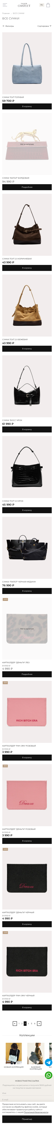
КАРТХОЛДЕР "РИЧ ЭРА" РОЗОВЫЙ (19, 746)
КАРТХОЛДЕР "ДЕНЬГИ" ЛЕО (16, 662)
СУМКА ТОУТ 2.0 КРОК (12, 501)
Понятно (27, 1119)
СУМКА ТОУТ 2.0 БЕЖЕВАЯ (15, 339)
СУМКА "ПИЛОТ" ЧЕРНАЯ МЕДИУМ (19, 582)
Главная (6, 13)
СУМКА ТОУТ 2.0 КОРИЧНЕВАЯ (17, 259)
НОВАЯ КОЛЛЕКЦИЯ (14, 1067)
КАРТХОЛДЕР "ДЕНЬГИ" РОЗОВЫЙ (19, 829)
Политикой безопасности (36, 1112)
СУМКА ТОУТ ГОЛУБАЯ (13, 97)
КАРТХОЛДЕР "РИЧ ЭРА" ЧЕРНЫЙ (18, 995)
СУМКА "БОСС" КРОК (12, 420)
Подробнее (27, 187)
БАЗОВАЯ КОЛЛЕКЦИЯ (36, 1068)
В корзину (27, 106)
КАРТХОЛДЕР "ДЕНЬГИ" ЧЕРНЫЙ (18, 912)
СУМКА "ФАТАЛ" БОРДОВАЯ (15, 178)
